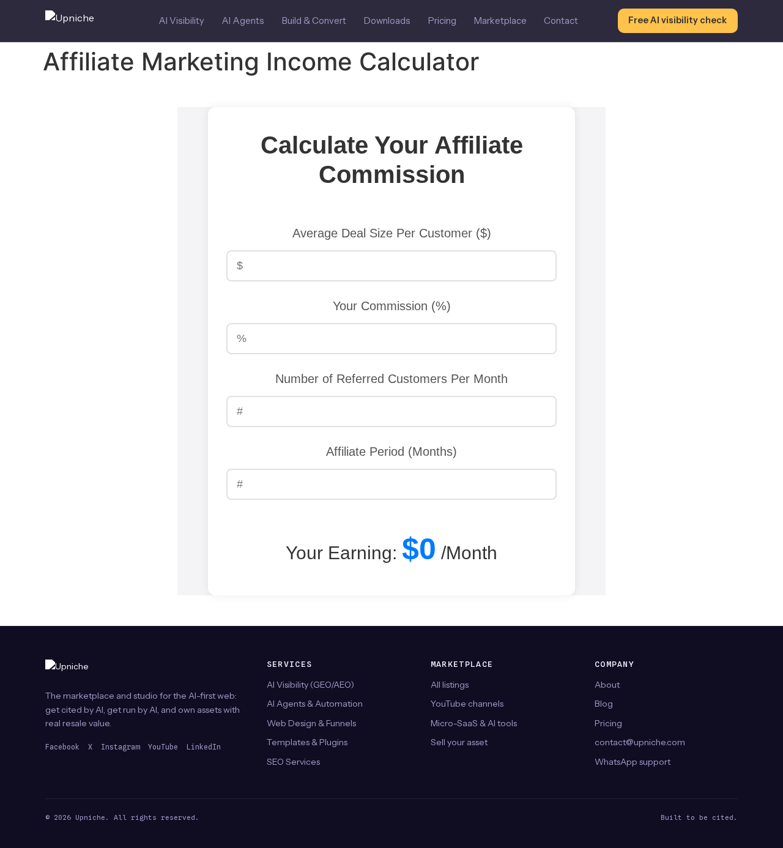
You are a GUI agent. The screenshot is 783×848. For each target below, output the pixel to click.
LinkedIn (204, 747)
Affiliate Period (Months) (391, 451)
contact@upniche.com (640, 742)
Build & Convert (314, 20)
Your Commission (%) (392, 306)
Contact (561, 20)
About (607, 684)
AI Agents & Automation (315, 703)
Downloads (387, 20)
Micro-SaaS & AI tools (474, 723)
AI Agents (242, 20)
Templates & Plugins (307, 742)
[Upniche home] (82, 20)
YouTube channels (467, 703)
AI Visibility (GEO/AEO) (310, 684)
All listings (450, 684)
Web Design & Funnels (311, 723)
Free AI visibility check (677, 20)
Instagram (120, 747)
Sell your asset (459, 742)
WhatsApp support (632, 761)
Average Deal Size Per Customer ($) (391, 233)
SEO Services (293, 761)
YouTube (163, 747)
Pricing (442, 20)
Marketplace (500, 20)
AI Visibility (181, 20)
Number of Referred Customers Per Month (391, 379)
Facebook (62, 747)
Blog (604, 703)
